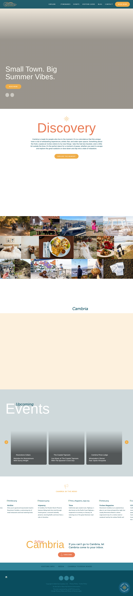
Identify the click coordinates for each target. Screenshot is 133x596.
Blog (100, 4)
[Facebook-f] (61, 578)
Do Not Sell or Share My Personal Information (66, 586)
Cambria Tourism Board (80, 566)
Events (76, 4)
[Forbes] (79, 509)
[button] (7, 95)
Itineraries (65, 4)
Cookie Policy (83, 583)
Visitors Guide (88, 4)
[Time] (49, 509)
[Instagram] (66, 578)
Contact (109, 4)
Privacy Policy (74, 583)
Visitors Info (48, 566)
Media (61, 566)
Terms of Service (73, 591)
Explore (52, 4)
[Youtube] (72, 578)
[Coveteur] (110, 510)
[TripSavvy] (18, 509)
